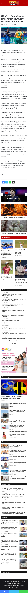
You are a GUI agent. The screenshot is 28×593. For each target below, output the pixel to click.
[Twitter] (6, 182)
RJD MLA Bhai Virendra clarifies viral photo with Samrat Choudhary (18, 463)
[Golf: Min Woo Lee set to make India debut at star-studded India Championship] (21, 244)
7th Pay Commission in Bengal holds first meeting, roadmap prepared (18, 477)
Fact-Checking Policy (14, 587)
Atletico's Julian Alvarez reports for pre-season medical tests (13, 197)
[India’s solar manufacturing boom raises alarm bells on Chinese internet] (4, 406)
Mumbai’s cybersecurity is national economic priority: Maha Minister (18, 457)
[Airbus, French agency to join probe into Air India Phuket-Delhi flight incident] (4, 472)
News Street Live (5, 24)
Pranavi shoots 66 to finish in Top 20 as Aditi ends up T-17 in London (6, 276)
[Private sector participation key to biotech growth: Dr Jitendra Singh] (4, 421)
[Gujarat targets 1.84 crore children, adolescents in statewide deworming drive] (23, 548)
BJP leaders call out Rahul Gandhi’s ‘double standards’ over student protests (18, 452)
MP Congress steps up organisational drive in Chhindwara (18, 445)
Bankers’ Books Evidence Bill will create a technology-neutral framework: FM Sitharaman (17, 427)
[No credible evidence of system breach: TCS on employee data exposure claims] (4, 414)
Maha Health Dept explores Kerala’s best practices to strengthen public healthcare (9, 522)
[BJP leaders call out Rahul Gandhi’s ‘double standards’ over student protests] (4, 452)
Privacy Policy (16, 585)
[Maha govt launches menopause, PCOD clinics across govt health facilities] (23, 529)
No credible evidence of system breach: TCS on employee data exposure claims (17, 412)
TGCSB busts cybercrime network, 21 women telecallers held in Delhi (12, 397)
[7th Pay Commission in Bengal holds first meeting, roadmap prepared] (4, 478)
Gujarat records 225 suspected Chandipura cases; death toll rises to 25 (9, 541)
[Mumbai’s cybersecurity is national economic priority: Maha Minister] (4, 458)
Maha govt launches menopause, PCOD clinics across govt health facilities (9, 529)
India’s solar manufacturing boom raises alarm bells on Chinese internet (18, 405)
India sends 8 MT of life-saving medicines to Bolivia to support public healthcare (8, 561)
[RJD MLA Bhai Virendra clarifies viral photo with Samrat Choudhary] (4, 465)
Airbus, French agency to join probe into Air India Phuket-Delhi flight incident (18, 472)
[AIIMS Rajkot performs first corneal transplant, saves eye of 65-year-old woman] (23, 535)
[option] (14, 194)
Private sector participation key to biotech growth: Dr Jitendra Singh (18, 420)
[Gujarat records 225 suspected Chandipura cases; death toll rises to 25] (23, 542)
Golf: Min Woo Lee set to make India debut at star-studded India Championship (21, 251)
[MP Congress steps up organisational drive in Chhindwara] (4, 446)
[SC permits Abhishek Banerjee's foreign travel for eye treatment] (23, 555)
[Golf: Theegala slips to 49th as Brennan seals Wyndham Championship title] (21, 269)
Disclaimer (22, 585)
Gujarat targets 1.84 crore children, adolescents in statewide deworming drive (9, 548)
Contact (10, 585)
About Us (6, 585)
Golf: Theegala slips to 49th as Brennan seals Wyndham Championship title (21, 281)
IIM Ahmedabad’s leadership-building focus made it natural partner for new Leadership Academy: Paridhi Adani (18, 433)
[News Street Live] (14, 3)
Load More (14, 343)
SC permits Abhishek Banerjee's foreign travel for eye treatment (8, 553)
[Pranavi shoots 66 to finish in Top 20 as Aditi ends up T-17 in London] (7, 267)
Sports (6, 193)
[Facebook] (3, 182)
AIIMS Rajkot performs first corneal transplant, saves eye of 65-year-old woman (9, 535)
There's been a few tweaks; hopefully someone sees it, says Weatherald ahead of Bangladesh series (6, 253)
